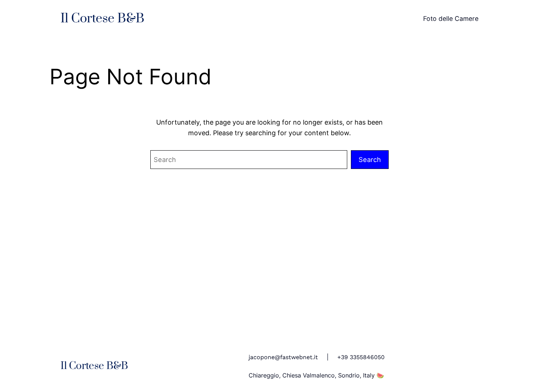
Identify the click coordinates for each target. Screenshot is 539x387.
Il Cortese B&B (102, 19)
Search (370, 159)
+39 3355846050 (361, 357)
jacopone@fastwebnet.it (283, 357)
